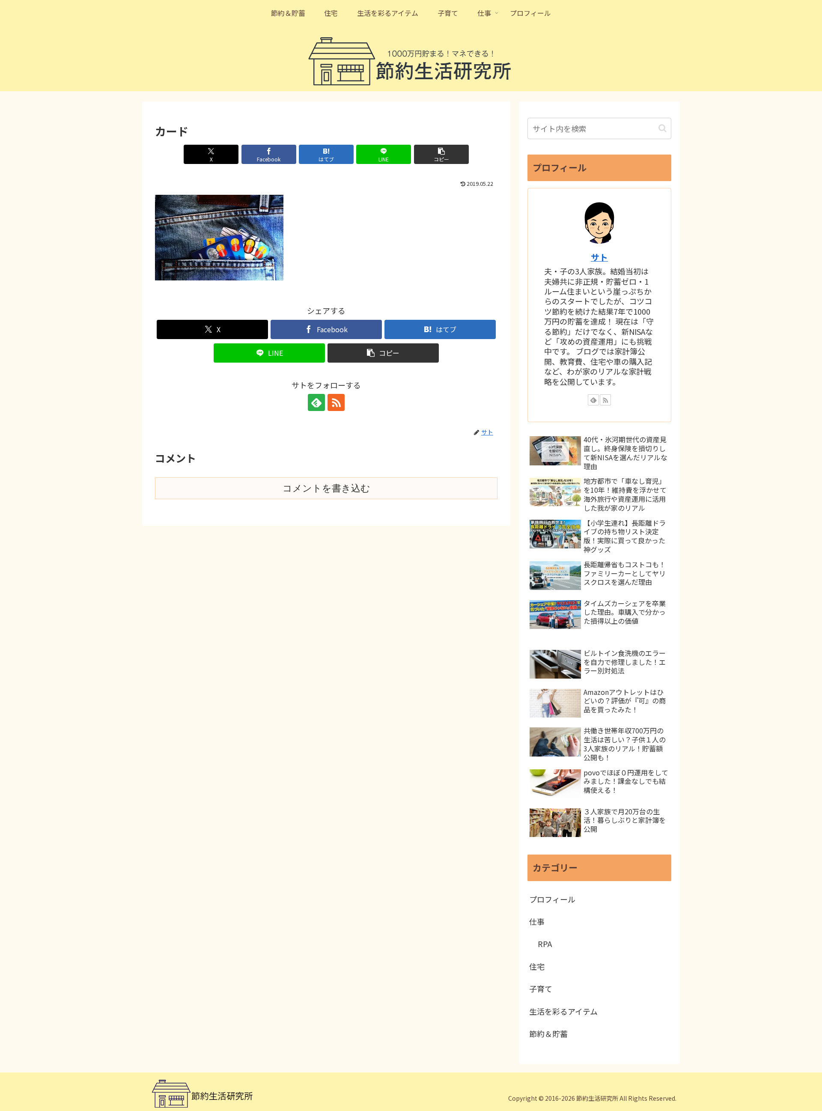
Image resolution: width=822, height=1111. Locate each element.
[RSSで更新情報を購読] (336, 402)
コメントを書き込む (326, 488)
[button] (441, 154)
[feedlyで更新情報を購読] (316, 402)
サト (599, 257)
